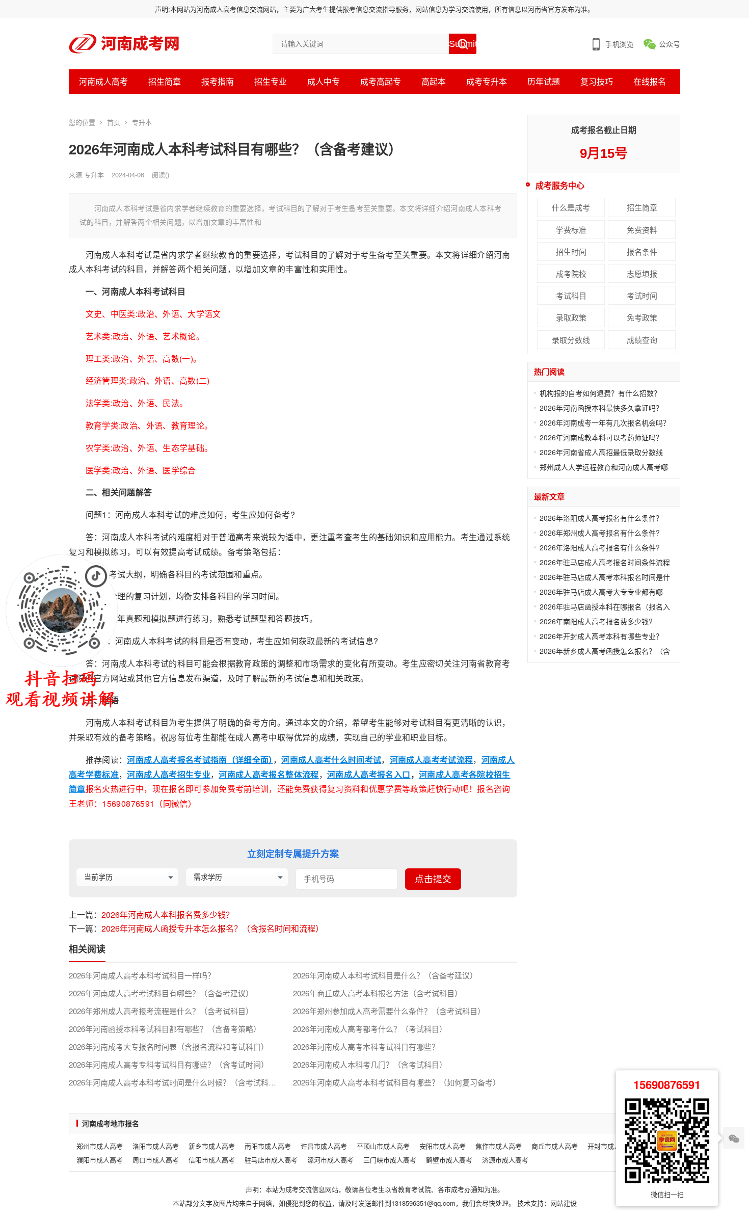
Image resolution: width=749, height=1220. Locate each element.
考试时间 (642, 295)
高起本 (433, 81)
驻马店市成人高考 (271, 1159)
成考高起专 (380, 81)
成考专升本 (486, 81)
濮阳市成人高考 (99, 1159)
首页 (113, 122)
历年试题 (543, 81)
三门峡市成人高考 (389, 1159)
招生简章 (164, 81)
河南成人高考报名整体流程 (268, 774)
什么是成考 (571, 207)
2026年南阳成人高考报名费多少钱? (596, 621)
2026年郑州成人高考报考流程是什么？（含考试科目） (161, 1011)
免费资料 (642, 229)
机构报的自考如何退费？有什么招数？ (600, 393)
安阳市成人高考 (442, 1146)
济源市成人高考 (505, 1159)
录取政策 (571, 317)
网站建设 (563, 1203)
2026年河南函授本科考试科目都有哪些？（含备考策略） (165, 1029)
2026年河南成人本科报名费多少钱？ (167, 914)
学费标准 (571, 229)
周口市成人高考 (155, 1159)
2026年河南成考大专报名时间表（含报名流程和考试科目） (169, 1047)
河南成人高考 (103, 81)
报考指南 (217, 81)
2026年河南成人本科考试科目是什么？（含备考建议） (385, 975)
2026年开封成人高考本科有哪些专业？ (601, 636)
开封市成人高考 (610, 1146)
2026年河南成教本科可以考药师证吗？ (601, 437)
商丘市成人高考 (554, 1146)
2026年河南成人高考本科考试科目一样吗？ (142, 975)
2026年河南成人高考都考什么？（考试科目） (370, 1029)
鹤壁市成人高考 (449, 1159)
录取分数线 (571, 339)
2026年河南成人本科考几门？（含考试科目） (370, 1064)
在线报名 (649, 81)
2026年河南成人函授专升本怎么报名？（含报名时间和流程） (212, 928)
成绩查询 (642, 339)
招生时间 (571, 251)
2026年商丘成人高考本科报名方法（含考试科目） (377, 993)
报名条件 (642, 251)
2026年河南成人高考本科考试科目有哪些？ (366, 1047)
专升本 (142, 122)
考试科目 (571, 295)
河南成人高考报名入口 (369, 774)
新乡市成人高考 (212, 1146)
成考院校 (571, 273)
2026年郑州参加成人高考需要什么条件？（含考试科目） (389, 1011)
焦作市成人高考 (498, 1146)
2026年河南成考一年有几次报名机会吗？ (605, 422)
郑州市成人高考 (99, 1146)
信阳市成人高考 (212, 1159)
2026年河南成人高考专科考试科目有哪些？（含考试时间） (169, 1064)
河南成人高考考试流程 (431, 759)
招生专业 (270, 81)
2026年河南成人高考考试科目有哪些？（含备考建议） (161, 993)
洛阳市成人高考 (155, 1146)
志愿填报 (642, 273)
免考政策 (642, 317)
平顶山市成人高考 (383, 1146)
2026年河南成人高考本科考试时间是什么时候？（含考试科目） (176, 1082)
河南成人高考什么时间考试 (331, 759)
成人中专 (323, 81)
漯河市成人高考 (330, 1159)
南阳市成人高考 (268, 1146)
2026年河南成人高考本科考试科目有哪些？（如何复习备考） (396, 1082)
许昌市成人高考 (324, 1146)
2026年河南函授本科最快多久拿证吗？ (601, 408)
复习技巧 (596, 81)
